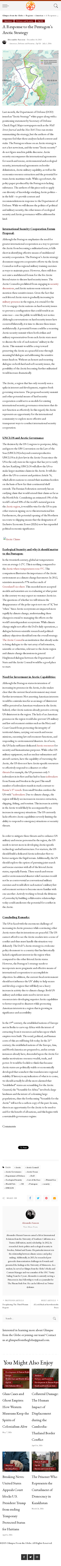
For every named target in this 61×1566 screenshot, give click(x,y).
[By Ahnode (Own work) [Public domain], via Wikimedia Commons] (11, 539)
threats (6, 772)
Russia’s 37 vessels (12, 790)
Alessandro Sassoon (16, 40)
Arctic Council (33, 1167)
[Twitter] (38, 1198)
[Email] (54, 1198)
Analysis (38, 1375)
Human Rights (41, 1462)
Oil (22, 1184)
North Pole (10, 1184)
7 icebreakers (18, 794)
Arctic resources (45, 745)
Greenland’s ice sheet (13, 586)
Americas (8, 21)
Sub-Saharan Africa (13, 1386)
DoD (33, 1176)
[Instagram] (37, 1557)
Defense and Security (24, 21)
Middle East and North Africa (17, 1379)
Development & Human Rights (18, 1372)
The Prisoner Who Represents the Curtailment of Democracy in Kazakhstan (44, 1489)
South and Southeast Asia (45, 1386)
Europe (8, 1375)
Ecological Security (14, 1180)
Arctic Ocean (32, 1172)
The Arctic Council (12, 640)
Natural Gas (51, 1180)
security (46, 1184)
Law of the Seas (34, 1180)
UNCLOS (10, 1188)
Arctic (18, 1167)
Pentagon (33, 1184)
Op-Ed (40, 21)
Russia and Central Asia (44, 1469)
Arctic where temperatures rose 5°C (25, 568)
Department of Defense (15, 1176)
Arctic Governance (13, 1172)
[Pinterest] (46, 1198)
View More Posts (30, 1227)
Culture (9, 1368)
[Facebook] (30, 1198)
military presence (11, 301)
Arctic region (13, 506)
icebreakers (52, 776)
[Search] (55, 6)
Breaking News (12, 1469)
